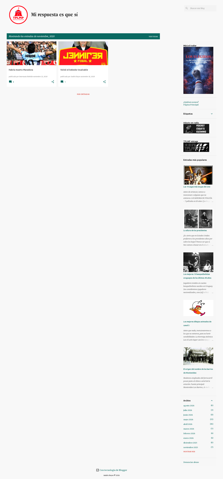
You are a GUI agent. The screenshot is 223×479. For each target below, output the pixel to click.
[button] (52, 82)
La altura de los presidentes (195, 230)
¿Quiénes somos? (191, 102)
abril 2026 (187, 424)
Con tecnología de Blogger (113, 470)
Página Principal (190, 105)
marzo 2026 (188, 429)
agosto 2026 (188, 405)
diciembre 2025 (190, 443)
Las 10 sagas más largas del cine (196, 187)
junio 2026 (188, 415)
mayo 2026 (188, 419)
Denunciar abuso (191, 462)
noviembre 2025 (190, 447)
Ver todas (153, 37)
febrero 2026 (189, 433)
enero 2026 (188, 438)
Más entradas (83, 94)
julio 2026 (187, 410)
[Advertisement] (170, 80)
